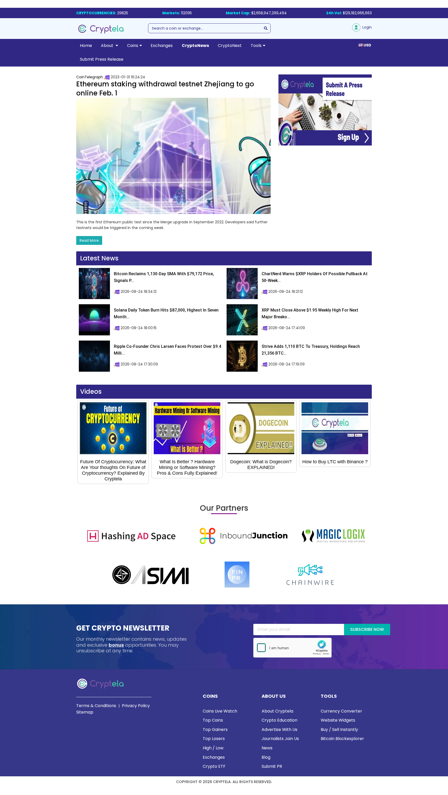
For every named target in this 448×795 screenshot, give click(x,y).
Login (366, 27)
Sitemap (84, 712)
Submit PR (272, 766)
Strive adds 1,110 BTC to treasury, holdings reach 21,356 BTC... (311, 350)
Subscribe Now (367, 629)
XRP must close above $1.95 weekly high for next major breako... (310, 313)
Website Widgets (338, 720)
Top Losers (214, 739)
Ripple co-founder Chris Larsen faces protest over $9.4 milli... (167, 350)
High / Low (213, 748)
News (267, 748)
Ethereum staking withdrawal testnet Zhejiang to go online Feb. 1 (165, 88)
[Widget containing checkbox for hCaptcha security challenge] (292, 648)
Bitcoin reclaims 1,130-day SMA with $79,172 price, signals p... (164, 277)
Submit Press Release (101, 59)
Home (86, 46)
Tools (256, 46)
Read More (89, 240)
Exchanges (162, 46)
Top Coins (213, 720)
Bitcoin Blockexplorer (342, 739)
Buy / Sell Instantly (339, 729)
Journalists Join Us (280, 739)
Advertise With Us (279, 729)
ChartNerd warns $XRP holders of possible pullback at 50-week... (315, 277)
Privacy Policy (136, 706)
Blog (266, 757)
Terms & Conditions (96, 706)
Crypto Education (279, 720)
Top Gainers (215, 729)
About (107, 46)
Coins (132, 46)
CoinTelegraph (89, 77)
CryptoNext (230, 46)
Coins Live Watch (220, 711)
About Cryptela (277, 711)
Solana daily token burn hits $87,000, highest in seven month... (166, 313)
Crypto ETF (214, 766)
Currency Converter (341, 711)
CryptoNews (195, 46)
